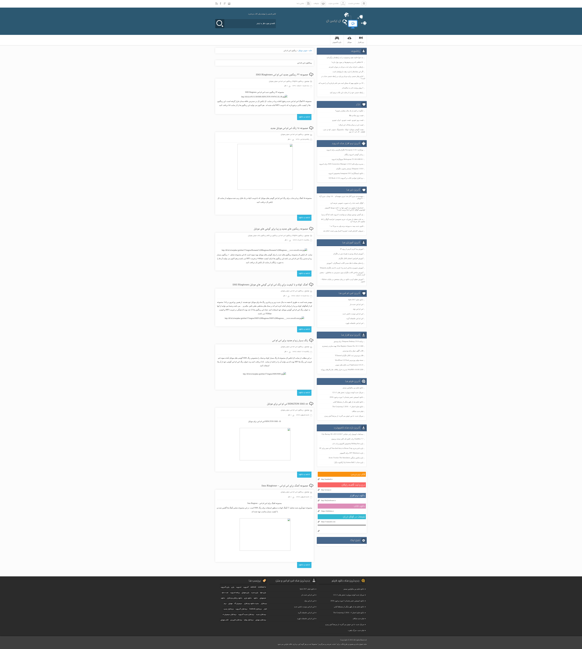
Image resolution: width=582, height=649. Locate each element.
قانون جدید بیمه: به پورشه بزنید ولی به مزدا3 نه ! (346, 226)
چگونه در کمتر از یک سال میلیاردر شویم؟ (349, 111)
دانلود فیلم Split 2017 (355, 300)
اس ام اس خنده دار (356, 304)
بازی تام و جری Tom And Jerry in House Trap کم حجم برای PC (341, 448)
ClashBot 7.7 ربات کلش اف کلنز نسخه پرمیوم (347, 439)
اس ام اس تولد (358, 309)
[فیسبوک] (220, 5)
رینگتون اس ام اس (284, 81)
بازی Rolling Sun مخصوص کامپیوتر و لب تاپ (347, 443)
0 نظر (286, 86)
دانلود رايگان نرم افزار (234, 598)
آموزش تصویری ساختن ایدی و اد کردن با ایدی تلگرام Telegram (341, 268)
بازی (232, 587)
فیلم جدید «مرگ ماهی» (356, 630)
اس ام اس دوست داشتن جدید (353, 314)
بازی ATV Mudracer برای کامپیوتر (351, 453)
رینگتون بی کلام (272, 236)
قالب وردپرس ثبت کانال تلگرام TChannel (349, 355)
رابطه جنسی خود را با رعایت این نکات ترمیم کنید (346, 92)
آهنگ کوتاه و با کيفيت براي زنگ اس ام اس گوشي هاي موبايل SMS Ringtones (270, 285)
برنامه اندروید (235, 593)
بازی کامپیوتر (337, 42)
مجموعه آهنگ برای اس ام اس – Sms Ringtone (284, 486)
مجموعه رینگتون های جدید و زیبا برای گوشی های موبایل (281, 229)
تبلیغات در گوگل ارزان (354, 516)
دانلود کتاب (359, 506)
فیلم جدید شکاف (357, 411)
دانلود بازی (248, 598)
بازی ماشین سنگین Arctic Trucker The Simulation (346, 458)
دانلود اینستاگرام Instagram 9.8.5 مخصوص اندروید (345, 173)
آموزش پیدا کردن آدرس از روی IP (351, 249)
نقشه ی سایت (333, 4)
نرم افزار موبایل (260, 620)
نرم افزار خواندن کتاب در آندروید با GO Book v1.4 (346, 178)
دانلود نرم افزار (357, 495)
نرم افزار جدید (261, 614)
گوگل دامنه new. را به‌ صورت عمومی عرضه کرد (346, 203)
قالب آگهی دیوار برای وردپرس (353, 351)
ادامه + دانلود (304, 117)
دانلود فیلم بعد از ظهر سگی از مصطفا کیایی (348, 402)
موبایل (230, 604)
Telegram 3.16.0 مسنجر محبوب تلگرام (349, 169)
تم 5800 (225, 593)
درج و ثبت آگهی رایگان (353, 485)
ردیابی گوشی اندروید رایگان (353, 154)
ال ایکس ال (333, 21)
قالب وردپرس (358, 474)
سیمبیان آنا (238, 604)
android (253, 587)
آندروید (246, 587)
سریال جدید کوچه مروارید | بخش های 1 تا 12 (347, 392)
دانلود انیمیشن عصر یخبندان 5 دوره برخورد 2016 (346, 397)
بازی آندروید (225, 587)
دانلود (256, 598)
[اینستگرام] (229, 5)
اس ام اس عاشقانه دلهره (354, 323)
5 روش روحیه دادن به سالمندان (352, 88)
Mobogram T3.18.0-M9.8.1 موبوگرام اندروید (347, 159)
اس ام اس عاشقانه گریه (354, 318)
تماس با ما (300, 4)
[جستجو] (219, 23)
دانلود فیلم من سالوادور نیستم (353, 388)
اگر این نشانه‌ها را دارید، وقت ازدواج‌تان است (348, 71)
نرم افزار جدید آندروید (246, 614)
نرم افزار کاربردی (236, 620)
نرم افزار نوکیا (248, 620)
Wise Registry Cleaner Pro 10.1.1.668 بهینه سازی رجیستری (342, 346)
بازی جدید (254, 593)
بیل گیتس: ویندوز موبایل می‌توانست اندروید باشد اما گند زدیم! (342, 214)
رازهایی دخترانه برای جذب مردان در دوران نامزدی (346, 67)
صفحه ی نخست (354, 4)
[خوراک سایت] (216, 5)
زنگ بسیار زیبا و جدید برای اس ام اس (290, 340)
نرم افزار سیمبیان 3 (229, 614)
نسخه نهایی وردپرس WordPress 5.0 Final (349, 360)
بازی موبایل (245, 593)
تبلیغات (316, 4)
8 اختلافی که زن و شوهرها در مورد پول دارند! (347, 62)
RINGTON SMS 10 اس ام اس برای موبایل (287, 404)
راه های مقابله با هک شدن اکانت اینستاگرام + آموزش (345, 263)
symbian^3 (262, 587)
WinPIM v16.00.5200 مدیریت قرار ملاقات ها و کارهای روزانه (342, 369)
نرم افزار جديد (229, 609)
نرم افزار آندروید (241, 609)
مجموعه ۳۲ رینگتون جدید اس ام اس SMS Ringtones (282, 75)
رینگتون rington (297, 81)
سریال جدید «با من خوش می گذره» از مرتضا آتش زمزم (343, 416)
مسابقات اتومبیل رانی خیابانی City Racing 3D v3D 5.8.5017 (342, 434)
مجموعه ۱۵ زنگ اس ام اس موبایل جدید (289, 128)
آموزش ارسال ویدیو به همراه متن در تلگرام (348, 254)
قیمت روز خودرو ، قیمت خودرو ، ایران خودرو (347, 120)
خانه (310, 50)
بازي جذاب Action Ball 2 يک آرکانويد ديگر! (348, 462)
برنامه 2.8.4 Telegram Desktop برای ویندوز (348, 341)
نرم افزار (361, 42)
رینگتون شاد (261, 236)
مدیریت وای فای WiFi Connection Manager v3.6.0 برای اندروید (341, 164)
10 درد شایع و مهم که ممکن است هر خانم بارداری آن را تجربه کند (340, 83)
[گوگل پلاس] (225, 5)
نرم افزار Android (255, 609)
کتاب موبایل (224, 620)
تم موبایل (263, 598)
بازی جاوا (263, 593)
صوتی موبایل (302, 50)
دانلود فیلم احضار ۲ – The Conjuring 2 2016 (347, 406)
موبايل (349, 42)
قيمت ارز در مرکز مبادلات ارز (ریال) (351, 125)
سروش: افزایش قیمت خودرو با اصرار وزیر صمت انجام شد (343, 231)
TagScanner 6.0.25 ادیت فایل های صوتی (349, 365)
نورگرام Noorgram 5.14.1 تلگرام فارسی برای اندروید (344, 150)
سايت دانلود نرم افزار (251, 604)
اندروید (238, 587)
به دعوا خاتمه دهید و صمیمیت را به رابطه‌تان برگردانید (345, 57)
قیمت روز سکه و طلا (356, 115)
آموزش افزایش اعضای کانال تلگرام (351, 258)
